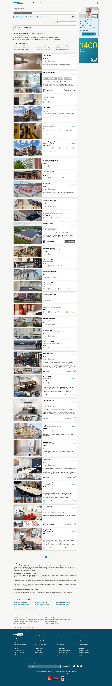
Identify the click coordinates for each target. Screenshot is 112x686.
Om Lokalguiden (83, 636)
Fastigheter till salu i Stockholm (63, 650)
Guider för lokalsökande (40, 644)
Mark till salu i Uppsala (83, 655)
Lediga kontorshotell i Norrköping (21, 608)
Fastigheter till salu (83, 642)
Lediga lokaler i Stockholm (18, 650)
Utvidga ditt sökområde (20, 37)
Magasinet (81, 640)
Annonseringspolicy (66, 673)
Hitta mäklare (38, 642)
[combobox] (54, 13)
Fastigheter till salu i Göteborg (63, 652)
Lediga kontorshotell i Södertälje (21, 49)
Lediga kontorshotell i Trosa (62, 49)
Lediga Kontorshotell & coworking (42, 654)
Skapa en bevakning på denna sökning (24, 39)
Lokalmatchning (39, 638)
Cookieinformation (58, 673)
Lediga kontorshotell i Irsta (62, 608)
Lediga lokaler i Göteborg (18, 652)
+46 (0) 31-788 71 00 (18, 642)
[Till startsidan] (18, 2)
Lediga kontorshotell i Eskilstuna (63, 46)
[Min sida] (97, 2)
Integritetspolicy (51, 673)
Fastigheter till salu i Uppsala (63, 655)
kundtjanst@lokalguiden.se (19, 644)
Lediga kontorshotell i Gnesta (41, 46)
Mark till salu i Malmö (83, 654)
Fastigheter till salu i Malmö (62, 654)
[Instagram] (81, 666)
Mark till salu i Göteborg (84, 652)
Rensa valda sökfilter (19, 35)
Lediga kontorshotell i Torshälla (42, 47)
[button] (89, 34)
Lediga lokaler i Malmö (18, 654)
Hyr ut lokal (59, 636)
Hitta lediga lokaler (39, 636)
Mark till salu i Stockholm (84, 650)
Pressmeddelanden (83, 644)
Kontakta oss (82, 638)
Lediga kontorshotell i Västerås (42, 608)
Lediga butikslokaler (39, 655)
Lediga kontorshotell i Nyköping (20, 46)
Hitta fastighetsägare (40, 640)
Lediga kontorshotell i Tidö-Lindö (42, 49)
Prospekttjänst (60, 640)
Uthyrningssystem (61, 644)
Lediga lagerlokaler (39, 652)
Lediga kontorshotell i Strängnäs (21, 47)
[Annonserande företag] (88, 63)
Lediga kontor (38, 650)
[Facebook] (78, 666)
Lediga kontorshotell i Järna (62, 47)
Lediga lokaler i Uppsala (18, 655)
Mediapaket (60, 642)
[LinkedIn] (74, 666)
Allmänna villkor (45, 673)
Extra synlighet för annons (63, 638)
